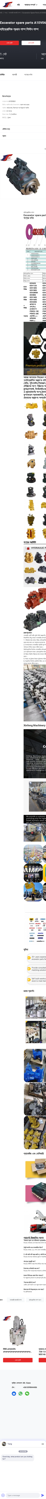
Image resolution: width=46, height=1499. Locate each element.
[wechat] (27, 1393)
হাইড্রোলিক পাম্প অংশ (35, 1300)
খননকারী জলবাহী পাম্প (15, 13)
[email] (14, 1393)
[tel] (34, 1393)
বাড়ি (1, 13)
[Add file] (3, 1495)
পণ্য (6, 13)
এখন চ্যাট (9, 43)
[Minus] (42, 1444)
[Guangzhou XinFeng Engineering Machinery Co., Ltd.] (7, 4)
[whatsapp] (20, 1393)
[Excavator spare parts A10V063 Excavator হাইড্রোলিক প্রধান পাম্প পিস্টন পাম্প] (17, 1331)
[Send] (43, 1495)
